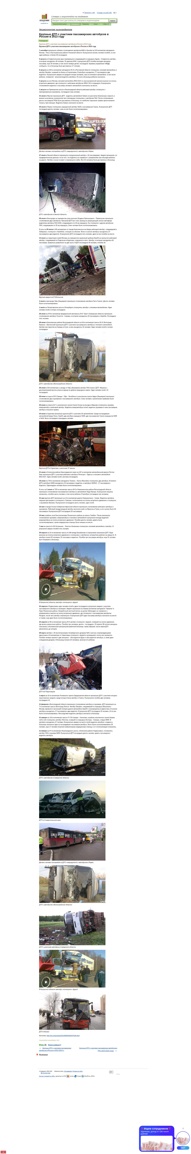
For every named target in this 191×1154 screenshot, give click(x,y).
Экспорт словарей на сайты (47, 1076)
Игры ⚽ (106, 24)
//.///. (63, 1035)
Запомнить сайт (90, 13)
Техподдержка (68, 1071)
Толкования (75, 24)
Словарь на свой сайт (104, 13)
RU (114, 13)
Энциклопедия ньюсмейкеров (60, 24)
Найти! (112, 21)
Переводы (85, 24)
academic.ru (44, 23)
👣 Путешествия (45, 1073)
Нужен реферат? (54, 1045)
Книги (96, 24)
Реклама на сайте (78, 1071)
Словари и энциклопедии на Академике (69, 17)
